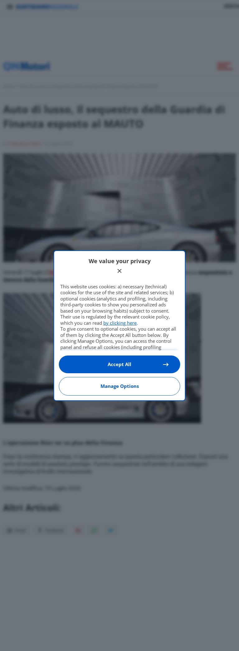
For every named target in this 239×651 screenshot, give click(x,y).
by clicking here (120, 323)
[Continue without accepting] (119, 270)
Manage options (120, 386)
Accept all (119, 364)
